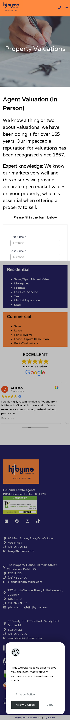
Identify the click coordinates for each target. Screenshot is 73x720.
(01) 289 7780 (17, 634)
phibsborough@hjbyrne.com (27, 607)
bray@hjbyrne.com (21, 551)
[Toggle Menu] (66, 8)
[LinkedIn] (6, 521)
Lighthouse (49, 717)
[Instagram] (27, 521)
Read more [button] (7, 418)
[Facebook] (17, 521)
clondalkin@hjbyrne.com (25, 582)
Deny (50, 705)
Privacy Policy (25, 694)
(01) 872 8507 (17, 603)
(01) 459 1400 (17, 577)
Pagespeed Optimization (27, 717)
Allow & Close (25, 705)
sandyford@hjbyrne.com (25, 638)
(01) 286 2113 (17, 547)
